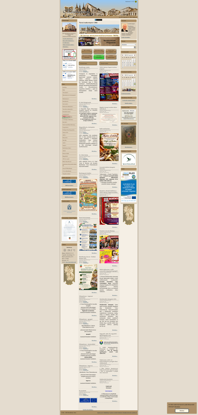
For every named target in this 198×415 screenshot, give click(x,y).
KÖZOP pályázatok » (69, 197)
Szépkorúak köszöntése (106, 379)
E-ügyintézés (66, 127)
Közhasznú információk (68, 106)
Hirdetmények (66, 98)
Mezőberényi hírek (67, 148)
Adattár (64, 150)
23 (134, 64)
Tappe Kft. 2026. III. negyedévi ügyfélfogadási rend (108, 334)
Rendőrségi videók (84, 67)
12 (126, 62)
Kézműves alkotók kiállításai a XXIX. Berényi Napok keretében (108, 191)
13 (128, 62)
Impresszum (100, 412)
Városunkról (65, 92)
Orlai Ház (65, 140)
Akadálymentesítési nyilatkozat (130, 412)
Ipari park (65, 122)
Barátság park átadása (85, 173)
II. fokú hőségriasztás (85, 102)
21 (130, 64)
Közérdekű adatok (67, 111)
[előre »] (134, 55)
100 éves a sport (66, 159)
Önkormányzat (85, 71)
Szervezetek (65, 104)
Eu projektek (82, 390)
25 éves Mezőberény (67, 171)
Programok (85, 221)
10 (122, 62)
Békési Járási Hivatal (67, 161)
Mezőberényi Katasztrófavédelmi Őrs (69, 165)
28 (130, 65)
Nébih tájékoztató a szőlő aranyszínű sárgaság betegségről (108, 270)
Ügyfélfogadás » (66, 42)
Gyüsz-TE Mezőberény (67, 168)
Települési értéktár (66, 174)
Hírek (64, 90)
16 (134, 62)
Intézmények (66, 101)
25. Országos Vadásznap (68, 119)
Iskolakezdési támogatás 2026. (108, 299)
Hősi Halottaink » (128, 147)
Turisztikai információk (68, 109)
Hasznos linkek (66, 153)
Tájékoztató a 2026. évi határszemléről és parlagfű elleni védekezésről (109, 361)
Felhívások (85, 70)
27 (128, 65)
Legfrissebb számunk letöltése (128, 100)
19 (126, 64)
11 (124, 62)
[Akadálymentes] (136, 2)
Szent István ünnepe (84, 217)
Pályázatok (65, 137)
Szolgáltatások (66, 114)
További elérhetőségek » (68, 38)
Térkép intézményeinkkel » (68, 44)
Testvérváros (85, 158)
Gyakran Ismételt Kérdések (116, 412)
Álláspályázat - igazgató (85, 319)
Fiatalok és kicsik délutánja (107, 231)
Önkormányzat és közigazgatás (69, 95)
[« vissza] (123, 55)
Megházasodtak (125, 110)
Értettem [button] (182, 410)
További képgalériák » (126, 93)
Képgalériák (65, 156)
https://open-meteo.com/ (71, 262)
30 (134, 65)
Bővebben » (94, 98)
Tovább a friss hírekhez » (88, 409)
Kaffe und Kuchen (105, 128)
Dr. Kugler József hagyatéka (69, 130)
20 (128, 64)
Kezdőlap (77, 17)
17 (122, 64)
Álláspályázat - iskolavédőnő (87, 344)
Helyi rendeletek (87, 50)
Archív (64, 143)
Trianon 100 (65, 132)
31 (122, 67)
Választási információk (68, 117)
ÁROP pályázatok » (69, 185)
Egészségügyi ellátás (99, 50)
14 (130, 62)
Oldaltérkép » (66, 46)
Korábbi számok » (128, 103)
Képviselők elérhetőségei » (68, 40)
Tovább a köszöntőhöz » (125, 37)
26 (126, 65)
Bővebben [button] (177, 406)
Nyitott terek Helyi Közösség (69, 124)
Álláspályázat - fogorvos (86, 365)
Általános (84, 132)
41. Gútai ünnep (83, 155)
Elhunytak (132, 110)
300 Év (64, 135)
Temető (64, 145)
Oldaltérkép (106, 412)
